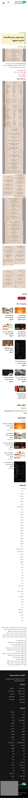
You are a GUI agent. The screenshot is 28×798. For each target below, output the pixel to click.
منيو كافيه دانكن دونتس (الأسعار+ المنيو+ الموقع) (21, 334)
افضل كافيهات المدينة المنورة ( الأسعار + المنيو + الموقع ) (14, 654)
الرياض (21, 525)
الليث (22, 546)
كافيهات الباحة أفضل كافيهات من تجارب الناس (16, 665)
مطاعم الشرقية (22, 694)
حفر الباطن (21, 586)
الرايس (22, 523)
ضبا (22, 604)
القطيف (21, 541)
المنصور (21, 554)
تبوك (22, 573)
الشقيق (21, 528)
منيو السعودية (22, 298)
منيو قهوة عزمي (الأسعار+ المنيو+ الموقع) (9, 317)
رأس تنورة (21, 596)
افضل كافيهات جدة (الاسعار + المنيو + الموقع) (16, 650)
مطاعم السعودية (21, 691)
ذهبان (22, 594)
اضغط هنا (20, 74)
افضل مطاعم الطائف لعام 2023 (19, 646)
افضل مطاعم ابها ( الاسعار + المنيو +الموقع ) (17, 642)
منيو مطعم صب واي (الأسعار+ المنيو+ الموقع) (8, 334)
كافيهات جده (11, 699)
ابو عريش (21, 494)
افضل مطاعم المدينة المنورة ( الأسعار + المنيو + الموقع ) (14, 635)
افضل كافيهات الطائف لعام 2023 (19, 657)
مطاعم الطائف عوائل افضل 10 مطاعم (18, 644)
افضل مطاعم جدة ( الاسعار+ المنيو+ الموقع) (17, 631)
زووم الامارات (11, 697)
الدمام (21, 520)
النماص (21, 560)
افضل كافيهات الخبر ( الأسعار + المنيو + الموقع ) (16, 663)
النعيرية (21, 557)
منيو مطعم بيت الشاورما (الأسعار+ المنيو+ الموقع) (21, 317)
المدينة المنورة (20, 552)
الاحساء (21, 496)
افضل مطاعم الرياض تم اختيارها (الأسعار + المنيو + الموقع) (14, 627)
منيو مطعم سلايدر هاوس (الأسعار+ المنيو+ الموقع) (21, 396)
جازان (22, 578)
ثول (22, 575)
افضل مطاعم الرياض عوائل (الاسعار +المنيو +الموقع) (15, 629)
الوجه (22, 565)
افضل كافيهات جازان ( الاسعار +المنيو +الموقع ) (16, 661)
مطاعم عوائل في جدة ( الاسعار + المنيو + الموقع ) (16, 633)
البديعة (21, 501)
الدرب (22, 517)
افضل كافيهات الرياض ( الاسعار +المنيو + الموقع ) (16, 648)
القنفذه (21, 544)
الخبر (22, 509)
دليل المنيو (12, 688)
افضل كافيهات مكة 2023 (21, 652)
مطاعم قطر (22, 702)
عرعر (22, 607)
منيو (22, 618)
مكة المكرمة (20, 612)
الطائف (21, 530)
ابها (22, 491)
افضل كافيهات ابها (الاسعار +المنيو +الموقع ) (17, 655)
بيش (22, 570)
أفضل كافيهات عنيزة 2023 (21, 659)
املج (22, 567)
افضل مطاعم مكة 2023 (21, 641)
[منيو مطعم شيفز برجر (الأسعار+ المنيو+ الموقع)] (20, 471)
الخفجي (21, 515)
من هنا (20, 76)
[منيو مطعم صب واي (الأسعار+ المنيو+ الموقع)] (20, 455)
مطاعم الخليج (22, 699)
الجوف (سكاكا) (20, 507)
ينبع (22, 620)
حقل (22, 589)
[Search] (8, 2)
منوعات (21, 615)
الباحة (22, 499)
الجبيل (22, 504)
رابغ (22, 599)
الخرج (22, 512)
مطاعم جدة (22, 697)
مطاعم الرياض (11, 691)
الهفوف (21, 562)
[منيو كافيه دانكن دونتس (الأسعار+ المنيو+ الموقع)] (20, 445)
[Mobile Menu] (3, 3)
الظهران (21, 533)
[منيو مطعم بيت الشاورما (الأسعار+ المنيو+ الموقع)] (20, 426)
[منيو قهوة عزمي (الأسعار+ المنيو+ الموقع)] (20, 435)
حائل (22, 583)
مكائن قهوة (21, 610)
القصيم (21, 538)
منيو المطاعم (22, 688)
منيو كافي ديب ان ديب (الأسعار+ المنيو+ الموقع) (20, 380)
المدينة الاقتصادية (19, 549)
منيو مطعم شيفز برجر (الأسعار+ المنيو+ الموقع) (20, 363)
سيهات (21, 602)
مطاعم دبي (12, 694)
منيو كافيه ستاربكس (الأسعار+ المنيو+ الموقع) (8, 380)
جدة (22, 581)
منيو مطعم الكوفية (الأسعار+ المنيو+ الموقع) (8, 350)
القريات (21, 536)
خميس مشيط (20, 591)
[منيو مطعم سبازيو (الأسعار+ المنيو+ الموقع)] (14, 55)
